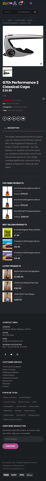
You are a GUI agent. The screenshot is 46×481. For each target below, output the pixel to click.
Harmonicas (21, 415)
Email (23, 118)
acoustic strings (10, 402)
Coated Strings (24, 397)
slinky (34, 402)
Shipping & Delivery (11, 372)
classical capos (13, 110)
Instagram (17, 354)
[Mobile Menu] (31, 3)
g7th (21, 110)
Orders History (9, 375)
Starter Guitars (29, 411)
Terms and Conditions (12, 367)
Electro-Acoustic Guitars (12, 419)
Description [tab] (13, 128)
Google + (18, 118)
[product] (7, 191)
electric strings (23, 402)
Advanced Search (10, 378)
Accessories (16, 107)
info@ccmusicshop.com (13, 341)
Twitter (9, 118)
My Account (7, 381)
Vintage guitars (34, 415)
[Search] (35, 12)
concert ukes (21, 406)
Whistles (18, 411)
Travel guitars (9, 406)
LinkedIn (14, 118)
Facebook (5, 118)
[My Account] (15, 3)
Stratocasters (9, 415)
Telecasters (8, 411)
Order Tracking (9, 369)
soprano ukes (34, 406)
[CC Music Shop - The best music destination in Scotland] (8, 3)
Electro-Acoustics (10, 397)
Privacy (6, 386)
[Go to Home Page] (3, 20)
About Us (6, 383)
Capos (24, 107)
